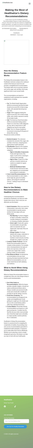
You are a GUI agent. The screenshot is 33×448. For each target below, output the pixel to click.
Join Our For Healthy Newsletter (15, 426)
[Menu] (30, 3)
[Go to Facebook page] (5, 406)
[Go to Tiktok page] (15, 406)
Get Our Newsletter (9, 418)
